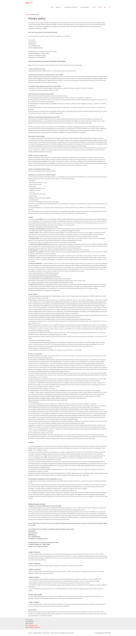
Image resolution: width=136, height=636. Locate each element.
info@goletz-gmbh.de (34, 627)
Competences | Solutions (70, 7)
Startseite (28, 14)
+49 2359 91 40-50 (32, 625)
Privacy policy (46, 633)
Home (52, 7)
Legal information (37, 633)
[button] (61, 7)
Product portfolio (84, 7)
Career (94, 7)
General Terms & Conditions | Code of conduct (62, 633)
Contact (100, 7)
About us (58, 7)
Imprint (30, 633)
